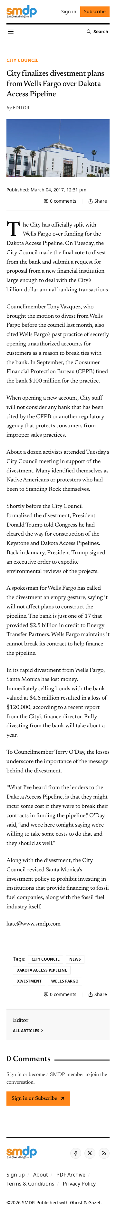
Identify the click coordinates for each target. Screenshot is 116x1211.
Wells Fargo (65, 981)
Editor (21, 107)
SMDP (28, 1202)
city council (22, 60)
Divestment (29, 981)
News (75, 959)
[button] (15, 1174)
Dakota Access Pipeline (41, 970)
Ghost (76, 1202)
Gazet (94, 1202)
